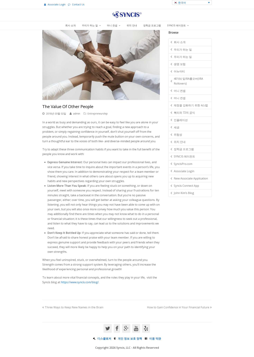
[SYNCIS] (127, 15)
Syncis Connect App (186, 186)
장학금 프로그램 (184, 149)
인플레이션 (181, 120)
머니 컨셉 (180, 91)
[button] (192, 2)
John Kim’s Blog (184, 193)
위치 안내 (180, 142)
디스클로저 (104, 338)
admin (76, 113)
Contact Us (78, 4)
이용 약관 (155, 338)
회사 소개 (180, 42)
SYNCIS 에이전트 (184, 156)
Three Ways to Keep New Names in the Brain (74, 307)
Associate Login (56, 4)
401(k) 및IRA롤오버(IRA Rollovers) (188, 81)
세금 (176, 127)
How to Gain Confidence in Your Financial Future (178, 307)
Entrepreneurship (97, 113)
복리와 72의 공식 (184, 112)
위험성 (178, 134)
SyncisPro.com (183, 164)
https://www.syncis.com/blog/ (80, 282)
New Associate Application (191, 178)
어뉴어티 (179, 71)
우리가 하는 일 (183, 49)
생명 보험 (180, 64)
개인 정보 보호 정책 (130, 338)
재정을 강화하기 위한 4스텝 (191, 105)
